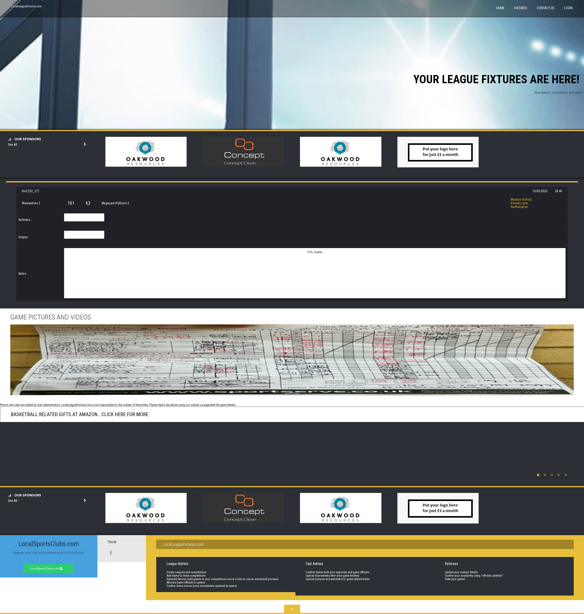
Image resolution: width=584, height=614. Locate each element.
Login (568, 8)
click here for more (124, 414)
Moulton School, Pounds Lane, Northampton (521, 203)
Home (500, 8)
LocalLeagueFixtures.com (26, 6)
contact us (196, 405)
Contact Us (545, 8)
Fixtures (520, 8)
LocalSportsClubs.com (45, 568)
